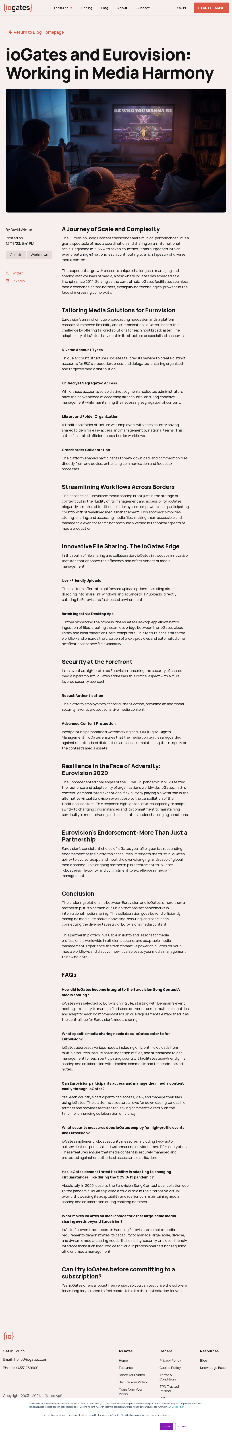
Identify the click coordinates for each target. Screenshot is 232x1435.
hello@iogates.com (30, 1359)
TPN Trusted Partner (169, 1388)
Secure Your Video (133, 1382)
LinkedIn (18, 280)
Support (143, 8)
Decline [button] (182, 1426)
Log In (180, 8)
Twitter (17, 273)
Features (61, 8)
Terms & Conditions (168, 1377)
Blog (104, 8)
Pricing (86, 8)
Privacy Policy (170, 1360)
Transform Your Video (130, 1391)
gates (18, 7)
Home (123, 1360)
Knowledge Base (213, 1367)
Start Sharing (211, 8)
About (122, 8)
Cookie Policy (178, 1406)
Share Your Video (132, 1375)
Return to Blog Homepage (39, 32)
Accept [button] (166, 1426)
